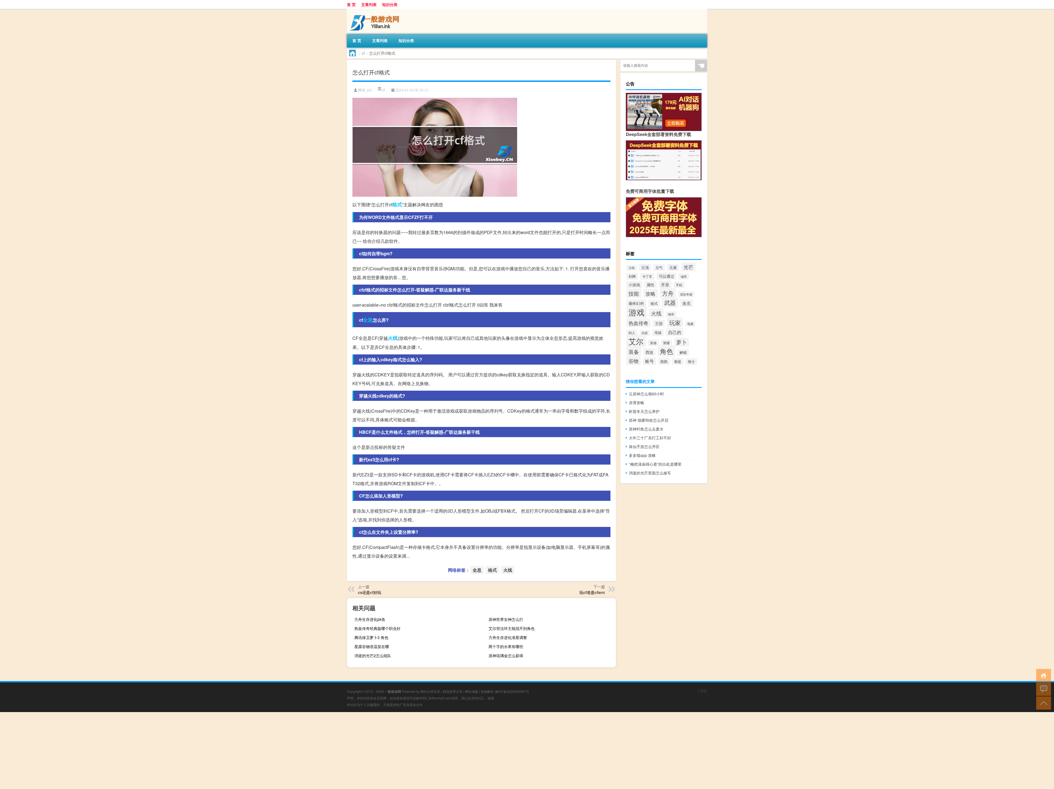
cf (363, 53)
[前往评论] (1042, 689)
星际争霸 (686, 294)
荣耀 (666, 342)
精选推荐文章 (452, 691)
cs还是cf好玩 (369, 592)
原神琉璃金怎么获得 (506, 655)
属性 (650, 284)
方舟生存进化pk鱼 (369, 619)
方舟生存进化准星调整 (508, 637)
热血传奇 (638, 323)
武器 (670, 302)
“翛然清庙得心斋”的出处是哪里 (655, 464)
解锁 (683, 352)
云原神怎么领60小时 (646, 393)
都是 (677, 361)
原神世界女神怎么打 (506, 619)
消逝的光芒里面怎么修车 (650, 473)
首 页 (351, 4)
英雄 (653, 342)
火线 (393, 337)
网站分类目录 (430, 691)
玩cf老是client (592, 592)
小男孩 (702, 690)
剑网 (632, 276)
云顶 (645, 267)
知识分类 (389, 4)
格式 (397, 204)
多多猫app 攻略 (642, 455)
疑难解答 (487, 691)
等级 (657, 332)
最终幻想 (636, 303)
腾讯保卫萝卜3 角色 (371, 637)
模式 (654, 303)
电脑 (690, 324)
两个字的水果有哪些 (506, 646)
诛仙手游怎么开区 (644, 446)
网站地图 (471, 691)
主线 (632, 268)
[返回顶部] (1042, 702)
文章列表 (369, 4)
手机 (679, 284)
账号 (649, 361)
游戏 (636, 312)
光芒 (688, 266)
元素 (673, 267)
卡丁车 (647, 276)
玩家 (675, 322)
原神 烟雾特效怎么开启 (648, 420)
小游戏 (634, 284)
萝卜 (681, 342)
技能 (634, 293)
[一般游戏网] (376, 10)
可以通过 (666, 276)
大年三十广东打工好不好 (650, 437)
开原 (665, 284)
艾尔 (636, 341)
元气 (659, 267)
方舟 (668, 293)
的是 (645, 333)
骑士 (691, 361)
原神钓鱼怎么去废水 (646, 429)
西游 (649, 352)
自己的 (674, 332)
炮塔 (671, 314)
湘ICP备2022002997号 (512, 691)
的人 (632, 332)
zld (369, 90)
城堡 (684, 276)
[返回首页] (1042, 675)
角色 (666, 351)
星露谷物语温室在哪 (371, 646)
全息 (368, 319)
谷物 (633, 360)
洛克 (686, 303)
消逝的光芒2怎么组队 (372, 655)
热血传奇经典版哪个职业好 (377, 628)
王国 (659, 323)
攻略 (650, 293)
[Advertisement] (164, 750)
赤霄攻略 (636, 402)
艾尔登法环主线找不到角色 (512, 628)
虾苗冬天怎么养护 (644, 411)
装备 (634, 351)
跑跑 (664, 361)
